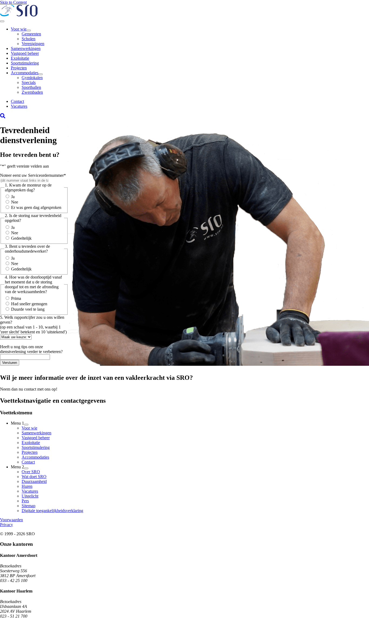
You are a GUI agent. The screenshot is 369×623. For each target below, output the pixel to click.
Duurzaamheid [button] (34, 481)
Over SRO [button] (31, 471)
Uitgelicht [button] (30, 496)
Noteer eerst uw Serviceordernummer (33, 175)
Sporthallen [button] (31, 87)
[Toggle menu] (2, 21)
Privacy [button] (6, 524)
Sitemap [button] (28, 505)
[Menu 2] (26, 468)
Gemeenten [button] (31, 34)
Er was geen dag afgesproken (36, 207)
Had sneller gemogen (29, 304)
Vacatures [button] (19, 106)
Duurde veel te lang (28, 309)
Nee (14, 202)
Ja (13, 196)
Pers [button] (25, 501)
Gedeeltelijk (21, 238)
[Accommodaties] (40, 74)
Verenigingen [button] (33, 43)
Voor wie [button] (18, 29)
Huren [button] (27, 486)
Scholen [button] (28, 38)
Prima (16, 298)
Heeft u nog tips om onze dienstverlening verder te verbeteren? (31, 349)
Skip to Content (13, 2)
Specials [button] (29, 82)
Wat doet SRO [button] (34, 476)
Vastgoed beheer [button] (25, 53)
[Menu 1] (26, 424)
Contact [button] (17, 101)
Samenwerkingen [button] (26, 48)
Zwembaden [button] (32, 92)
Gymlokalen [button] (32, 77)
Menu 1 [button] (17, 423)
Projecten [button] (19, 68)
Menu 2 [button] (17, 467)
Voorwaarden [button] (11, 519)
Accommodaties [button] (24, 72)
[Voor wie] (28, 30)
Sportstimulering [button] (25, 63)
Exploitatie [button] (20, 58)
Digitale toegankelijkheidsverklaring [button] (52, 510)
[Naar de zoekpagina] (2, 117)
